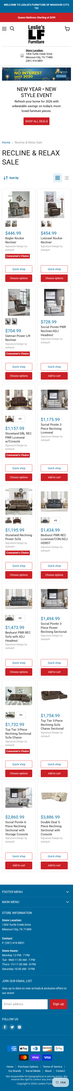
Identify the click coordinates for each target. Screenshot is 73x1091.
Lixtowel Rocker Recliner (51, 240)
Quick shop (18, 269)
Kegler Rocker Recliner (14, 240)
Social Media (33, 1070)
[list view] (66, 177)
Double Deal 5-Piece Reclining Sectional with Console (51, 828)
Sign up (58, 1004)
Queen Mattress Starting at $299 (36, 17)
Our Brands (14, 1070)
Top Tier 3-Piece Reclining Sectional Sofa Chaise (18, 733)
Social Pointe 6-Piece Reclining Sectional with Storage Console (16, 828)
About (48, 1070)
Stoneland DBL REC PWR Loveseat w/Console (18, 437)
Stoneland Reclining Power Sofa (18, 537)
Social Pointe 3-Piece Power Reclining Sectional (54, 627)
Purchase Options (28, 1066)
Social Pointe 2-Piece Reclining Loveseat (51, 428)
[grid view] (57, 177)
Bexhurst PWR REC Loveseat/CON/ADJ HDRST (54, 539)
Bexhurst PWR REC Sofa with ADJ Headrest (18, 636)
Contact (60, 1070)
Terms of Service (52, 1066)
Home (6, 142)
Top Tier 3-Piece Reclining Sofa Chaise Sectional (52, 724)
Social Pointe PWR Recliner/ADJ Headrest (53, 331)
